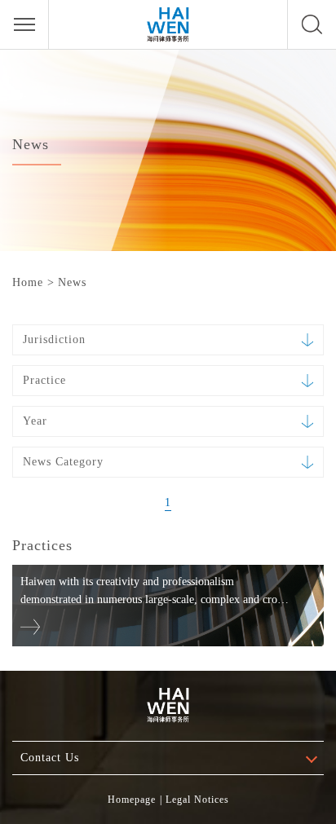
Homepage (132, 799)
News (72, 282)
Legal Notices (197, 799)
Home (27, 282)
